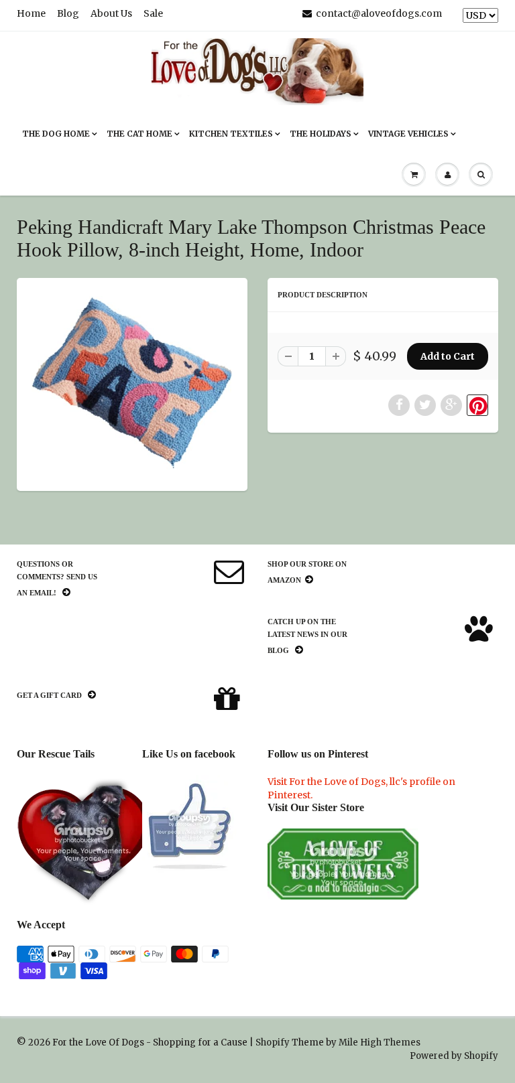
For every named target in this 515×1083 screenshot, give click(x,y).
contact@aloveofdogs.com (379, 13)
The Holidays (320, 134)
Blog (68, 13)
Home (31, 13)
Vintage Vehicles (408, 134)
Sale (153, 13)
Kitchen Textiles (231, 134)
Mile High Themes (379, 1042)
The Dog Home (56, 134)
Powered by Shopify (454, 1056)
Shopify (272, 1042)
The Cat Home (139, 134)
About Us (111, 13)
